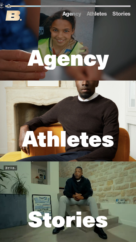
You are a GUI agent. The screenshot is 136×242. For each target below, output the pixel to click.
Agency (71, 14)
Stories (121, 14)
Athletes (97, 14)
